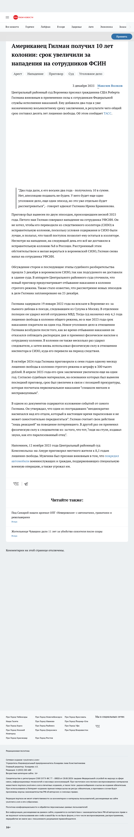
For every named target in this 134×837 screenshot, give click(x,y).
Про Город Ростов (44, 738)
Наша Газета (12, 721)
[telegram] (27, 483)
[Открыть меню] (7, 17)
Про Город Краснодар (16, 738)
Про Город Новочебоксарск (48, 717)
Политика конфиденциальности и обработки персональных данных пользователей (46, 807)
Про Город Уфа (72, 725)
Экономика (106, 26)
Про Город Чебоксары (16, 717)
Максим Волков (109, 86)
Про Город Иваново (44, 721)
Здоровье (77, 26)
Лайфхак (46, 26)
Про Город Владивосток (76, 730)
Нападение (35, 74)
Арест (18, 74)
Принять (121, 36)
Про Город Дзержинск (46, 730)
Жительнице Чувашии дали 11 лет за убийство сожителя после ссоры (57, 533)
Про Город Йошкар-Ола (76, 721)
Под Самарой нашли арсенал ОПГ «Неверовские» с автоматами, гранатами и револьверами (62, 517)
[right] (130, 27)
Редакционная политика (17, 751)
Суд (71, 74)
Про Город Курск (14, 725)
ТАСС (107, 113)
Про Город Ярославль (75, 717)
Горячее (29, 26)
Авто (91, 26)
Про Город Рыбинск (44, 725)
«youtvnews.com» (31, 759)
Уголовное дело (90, 74)
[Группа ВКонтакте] (97, 726)
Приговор (56, 74)
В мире (61, 26)
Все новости (12, 26)
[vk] (16, 483)
